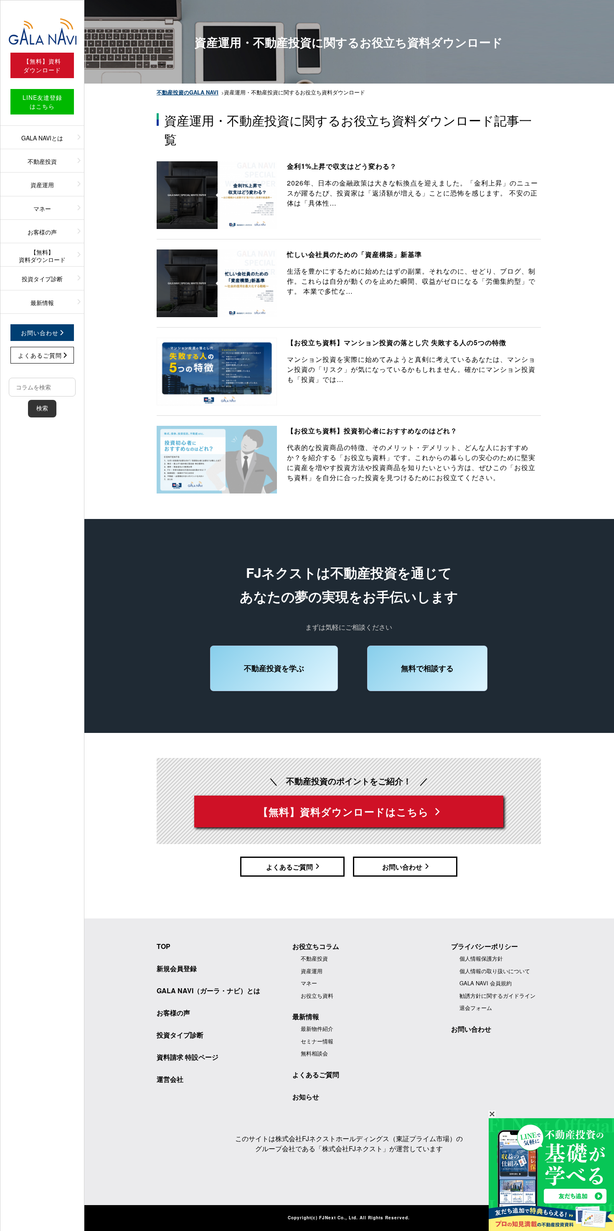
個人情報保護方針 (481, 958)
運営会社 (170, 1079)
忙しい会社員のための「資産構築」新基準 (354, 254)
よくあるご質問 (315, 1074)
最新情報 (42, 302)
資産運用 (42, 185)
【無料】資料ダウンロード (42, 256)
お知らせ (305, 1096)
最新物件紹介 (317, 1029)
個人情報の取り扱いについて (494, 971)
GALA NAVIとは (42, 138)
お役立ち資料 (317, 996)
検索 (42, 408)
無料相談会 (314, 1053)
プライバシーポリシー (484, 946)
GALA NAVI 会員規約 (485, 983)
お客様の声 (42, 232)
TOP (163, 946)
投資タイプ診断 (42, 279)
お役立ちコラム (315, 946)
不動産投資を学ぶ (274, 668)
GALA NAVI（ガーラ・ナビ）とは (208, 990)
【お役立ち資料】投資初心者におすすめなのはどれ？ (372, 430)
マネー (42, 208)
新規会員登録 (177, 968)
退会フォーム (475, 1008)
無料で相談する (427, 668)
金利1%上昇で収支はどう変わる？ (342, 166)
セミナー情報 (317, 1041)
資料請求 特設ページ (187, 1057)
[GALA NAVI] (42, 31)
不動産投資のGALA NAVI (187, 92)
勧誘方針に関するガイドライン (497, 996)
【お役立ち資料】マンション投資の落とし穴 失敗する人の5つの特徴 (396, 342)
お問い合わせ (471, 1029)
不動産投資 (42, 161)
